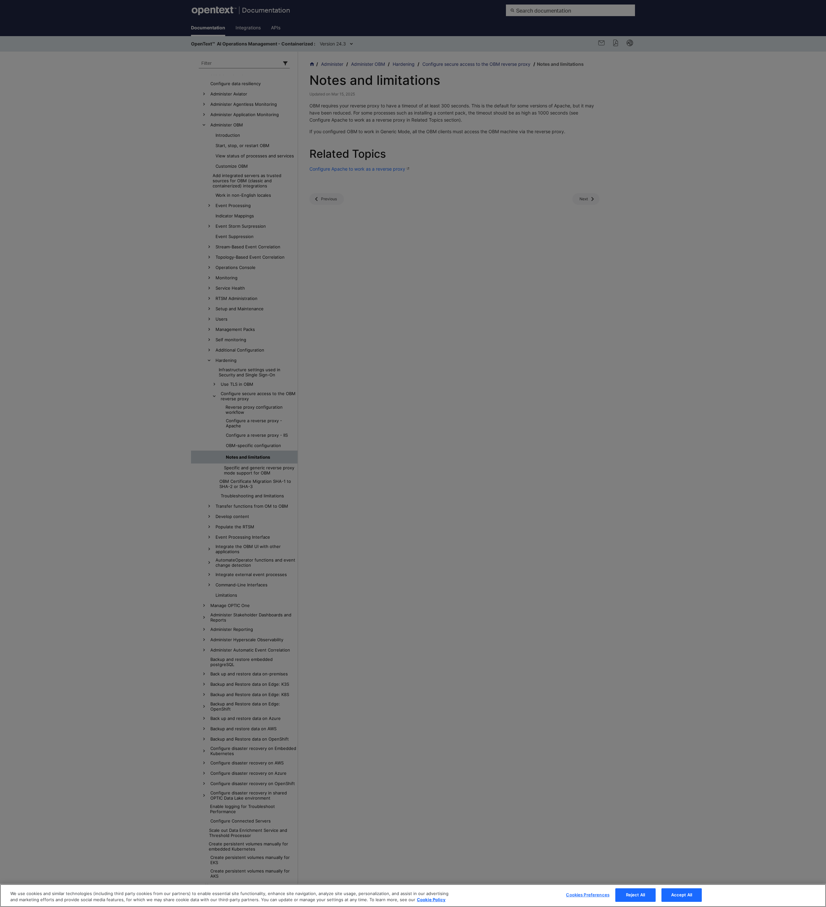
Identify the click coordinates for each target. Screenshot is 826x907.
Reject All (635, 894)
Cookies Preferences (587, 894)
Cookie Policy (431, 899)
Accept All (681, 894)
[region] (413, 895)
